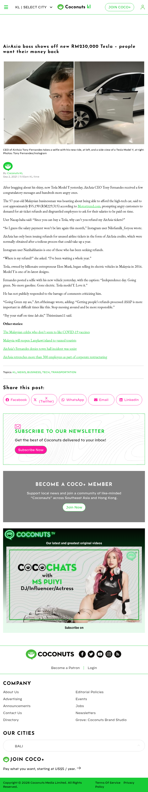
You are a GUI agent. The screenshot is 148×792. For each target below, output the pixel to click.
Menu (6, 7)
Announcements (16, 706)
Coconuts (78, 7)
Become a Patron (65, 668)
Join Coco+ (119, 7)
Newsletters (86, 713)
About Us (11, 692)
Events (81, 699)
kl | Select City (31, 7)
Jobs (80, 706)
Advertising (12, 699)
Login (142, 7)
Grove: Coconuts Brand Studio (101, 720)
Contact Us (12, 713)
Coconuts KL (15, 173)
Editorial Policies (89, 692)
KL (14, 372)
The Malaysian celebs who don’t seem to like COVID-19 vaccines (46, 332)
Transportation (63, 372)
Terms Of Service (107, 782)
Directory (11, 720)
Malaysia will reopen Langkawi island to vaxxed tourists (39, 340)
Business (34, 372)
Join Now (74, 507)
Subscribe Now (31, 450)
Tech (46, 372)
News (21, 372)
